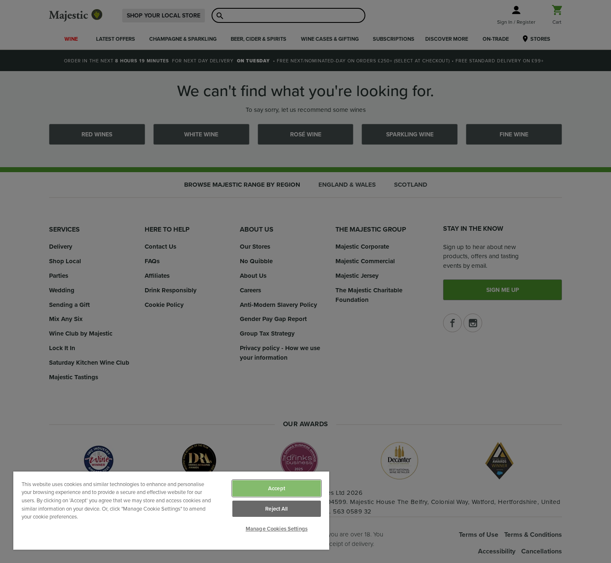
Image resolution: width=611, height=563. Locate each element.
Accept (276, 488)
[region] (171, 511)
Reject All (276, 509)
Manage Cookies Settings (277, 529)
